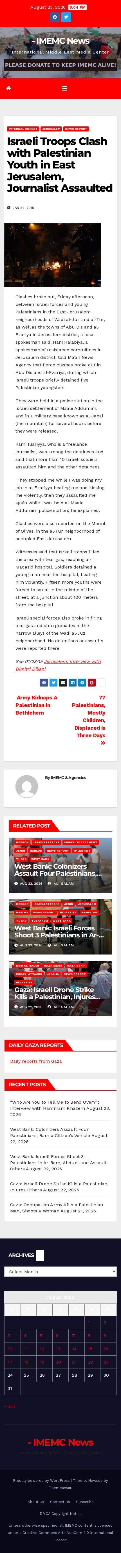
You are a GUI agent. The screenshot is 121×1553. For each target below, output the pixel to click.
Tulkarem (39, 920)
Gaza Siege (53, 965)
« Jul (9, 1406)
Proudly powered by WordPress (42, 1480)
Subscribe (85, 1502)
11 (26, 1348)
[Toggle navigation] (65, 88)
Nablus (36, 850)
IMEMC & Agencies (68, 777)
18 (26, 1362)
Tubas (21, 859)
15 (90, 1348)
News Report (76, 128)
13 (58, 1348)
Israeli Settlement (80, 842)
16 (106, 1348)
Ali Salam (63, 884)
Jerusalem (51, 128)
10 (10, 1348)
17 (10, 1362)
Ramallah (89, 912)
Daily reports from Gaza (36, 1061)
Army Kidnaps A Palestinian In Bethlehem (36, 705)
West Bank (40, 859)
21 (74, 1362)
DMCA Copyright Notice (61, 1514)
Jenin (20, 850)
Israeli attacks (46, 842)
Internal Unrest (23, 128)
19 (42, 1362)
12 (42, 1348)
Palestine (82, 850)
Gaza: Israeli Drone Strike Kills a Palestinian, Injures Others (54, 997)
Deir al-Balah (27, 965)
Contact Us (60, 1502)
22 (90, 1362)
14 (74, 1348)
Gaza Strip (76, 965)
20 (58, 1362)
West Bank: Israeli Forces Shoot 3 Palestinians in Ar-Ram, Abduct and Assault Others (58, 1162)
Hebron (22, 842)
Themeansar (60, 1488)
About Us (36, 1502)
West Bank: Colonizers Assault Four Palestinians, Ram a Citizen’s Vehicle (55, 873)
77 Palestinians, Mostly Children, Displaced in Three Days (89, 716)
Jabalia (53, 974)
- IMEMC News (60, 41)
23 (106, 1362)
